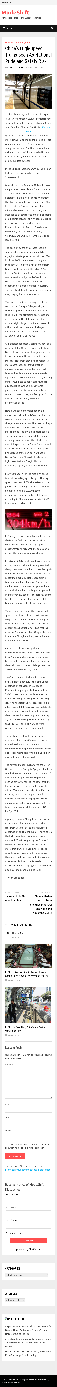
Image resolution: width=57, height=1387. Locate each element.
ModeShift (15, 12)
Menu (9, 28)
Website (9, 1130)
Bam (18, 1382)
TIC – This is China (15, 933)
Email (8, 1117)
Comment (10, 1064)
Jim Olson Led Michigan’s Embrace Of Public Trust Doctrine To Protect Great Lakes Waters (28, 1342)
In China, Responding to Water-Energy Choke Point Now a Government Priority (26, 974)
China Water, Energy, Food (17, 42)
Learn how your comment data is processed (27, 1169)
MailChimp (34, 1249)
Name (8, 1104)
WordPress (7, 1382)
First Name (11, 1207)
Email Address (14, 1194)
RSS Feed (18, 1319)
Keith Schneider (16, 67)
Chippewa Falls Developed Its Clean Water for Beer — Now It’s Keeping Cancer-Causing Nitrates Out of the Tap (28, 1330)
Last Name (11, 1220)
